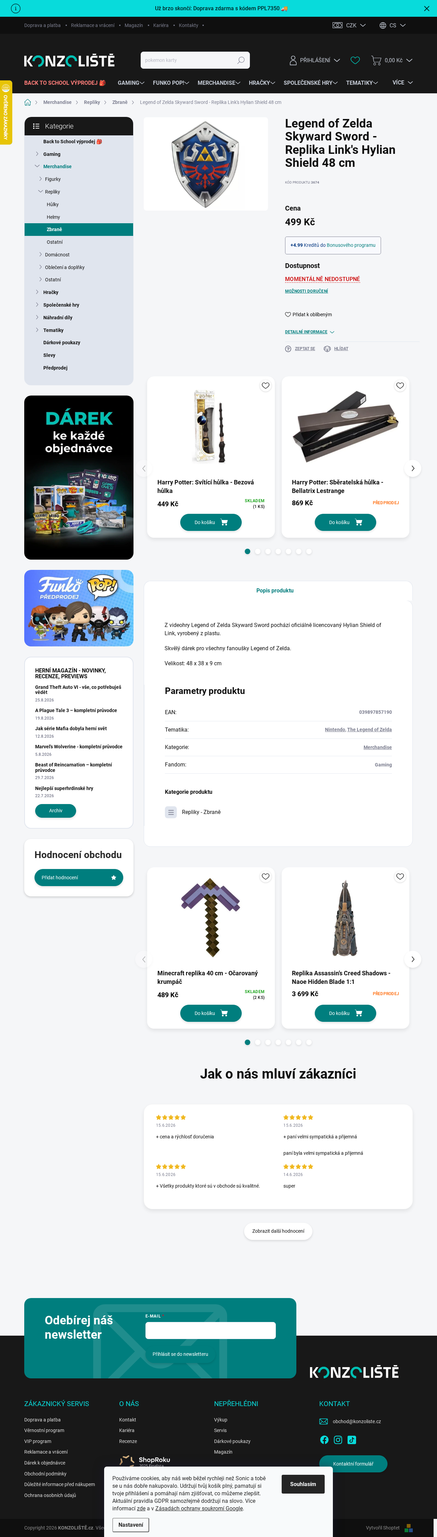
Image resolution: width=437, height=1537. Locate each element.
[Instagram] (338, 1438)
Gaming (51, 154)
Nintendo (335, 729)
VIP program (37, 1441)
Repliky (52, 192)
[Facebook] (324, 1438)
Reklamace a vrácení (92, 25)
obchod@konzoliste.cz (357, 1421)
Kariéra (161, 25)
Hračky (50, 292)
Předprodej (55, 368)
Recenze (128, 1441)
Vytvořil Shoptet (383, 1528)
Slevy (49, 355)
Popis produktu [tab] (275, 590)
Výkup (220, 1419)
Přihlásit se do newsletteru (180, 1354)
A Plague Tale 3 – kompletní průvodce (76, 710)
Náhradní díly (57, 317)
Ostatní (54, 242)
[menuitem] (67, 83)
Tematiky (53, 330)
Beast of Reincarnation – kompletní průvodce (73, 767)
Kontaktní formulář (353, 1464)
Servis (220, 1430)
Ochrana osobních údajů (50, 1495)
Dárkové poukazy (61, 342)
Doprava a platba (42, 25)
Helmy (53, 217)
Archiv (55, 810)
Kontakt (127, 1419)
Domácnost (57, 254)
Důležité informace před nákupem (59, 1484)
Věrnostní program (44, 1430)
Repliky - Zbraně (201, 812)
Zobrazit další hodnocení (278, 1231)
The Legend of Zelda (369, 729)
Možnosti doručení (306, 291)
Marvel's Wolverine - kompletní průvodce (79, 746)
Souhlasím (303, 1484)
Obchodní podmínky (45, 1473)
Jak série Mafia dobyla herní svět (71, 728)
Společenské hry (61, 305)
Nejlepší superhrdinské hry (64, 788)
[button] (247, 551)
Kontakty (188, 25)
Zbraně (54, 229)
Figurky (53, 179)
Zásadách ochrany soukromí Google (199, 1508)
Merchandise (57, 166)
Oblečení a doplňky (65, 267)
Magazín (134, 25)
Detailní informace (306, 332)
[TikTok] (352, 1438)
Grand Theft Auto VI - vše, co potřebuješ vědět (78, 689)
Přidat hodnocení (60, 877)
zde (141, 1508)
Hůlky (53, 204)
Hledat (241, 60)
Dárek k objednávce (44, 1463)
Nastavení (130, 1525)
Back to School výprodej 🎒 (72, 141)
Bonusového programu (351, 245)
